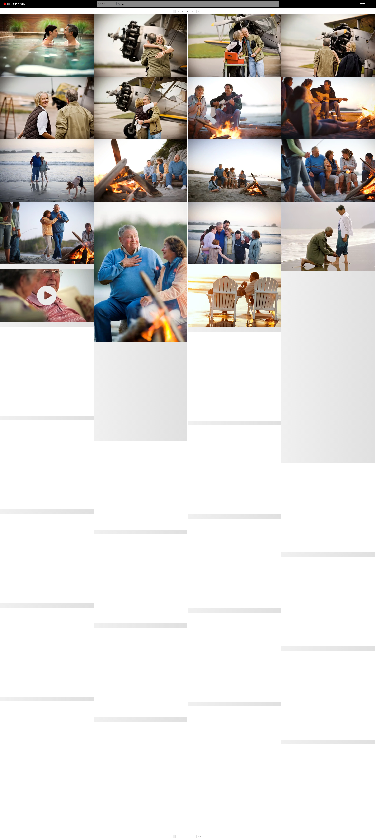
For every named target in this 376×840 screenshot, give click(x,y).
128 (192, 11)
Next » (199, 11)
